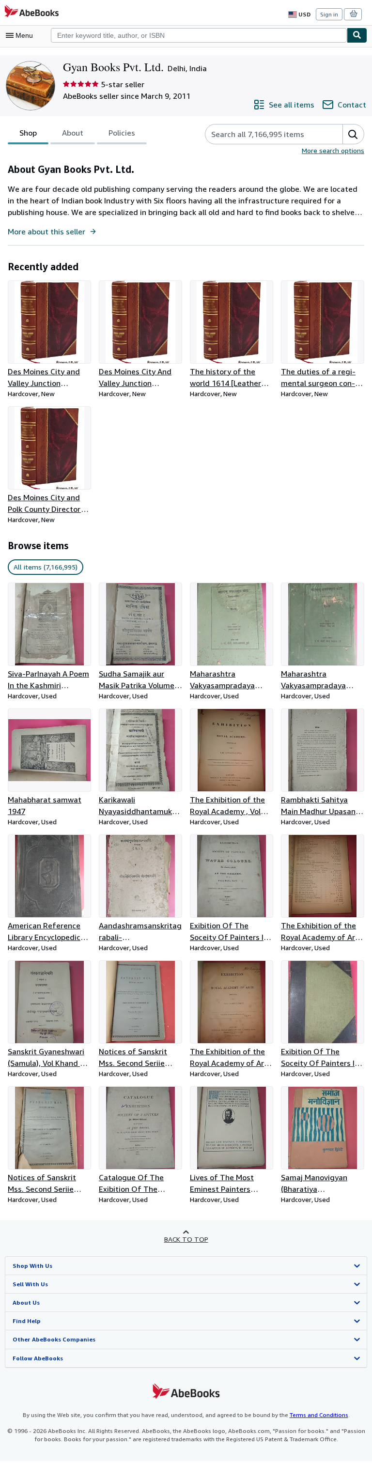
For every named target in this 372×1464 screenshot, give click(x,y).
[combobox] (199, 35)
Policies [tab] (121, 133)
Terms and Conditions (319, 1414)
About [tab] (72, 133)
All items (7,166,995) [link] (46, 567)
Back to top (186, 1239)
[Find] (357, 35)
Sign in (329, 14)
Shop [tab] (28, 133)
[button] (353, 134)
